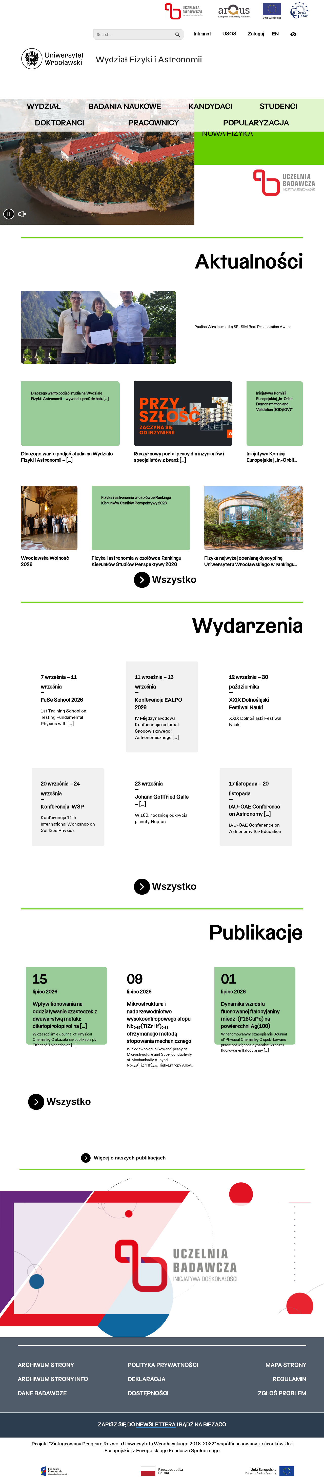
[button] (8, 214)
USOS (229, 34)
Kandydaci (210, 107)
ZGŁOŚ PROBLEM (282, 1393)
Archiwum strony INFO (53, 1379)
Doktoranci (59, 123)
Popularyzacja (256, 123)
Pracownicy (153, 123)
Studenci (278, 107)
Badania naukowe (124, 107)
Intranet (202, 34)
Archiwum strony (46, 1365)
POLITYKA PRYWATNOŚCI (163, 1365)
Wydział (44, 107)
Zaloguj (256, 34)
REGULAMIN (289, 1379)
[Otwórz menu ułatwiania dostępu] (295, 34)
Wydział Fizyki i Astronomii (149, 60)
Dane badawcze (42, 1393)
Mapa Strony (286, 1365)
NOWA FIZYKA (227, 134)
